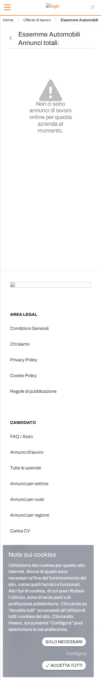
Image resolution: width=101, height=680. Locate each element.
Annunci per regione (29, 515)
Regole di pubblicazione (33, 391)
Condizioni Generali (29, 328)
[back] (10, 38)
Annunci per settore (29, 483)
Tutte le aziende (25, 467)
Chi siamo (20, 344)
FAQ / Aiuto (21, 436)
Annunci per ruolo (27, 499)
